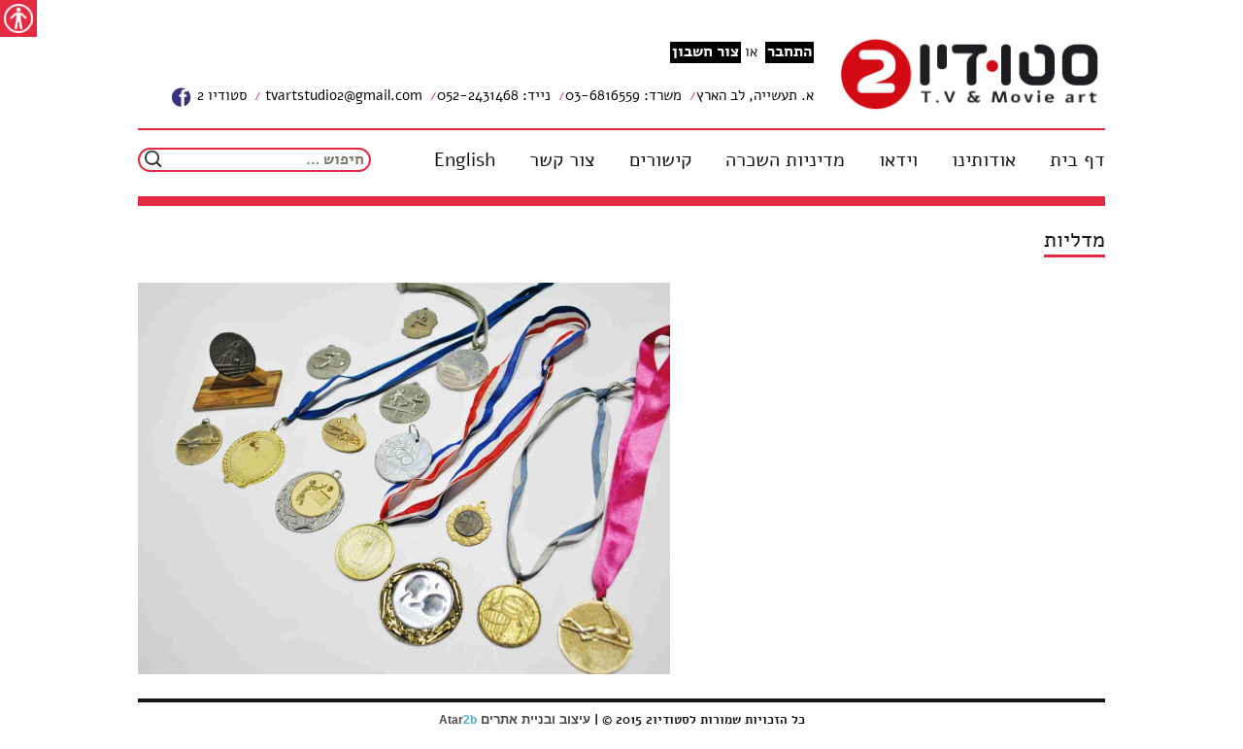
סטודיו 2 (220, 95)
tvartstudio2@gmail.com (341, 95)
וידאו (898, 160)
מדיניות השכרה (785, 160)
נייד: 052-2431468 (494, 95)
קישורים (660, 160)
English (464, 160)
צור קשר (562, 160)
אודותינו (984, 160)
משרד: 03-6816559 (623, 95)
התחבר (789, 52)
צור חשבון (705, 52)
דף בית (1077, 160)
